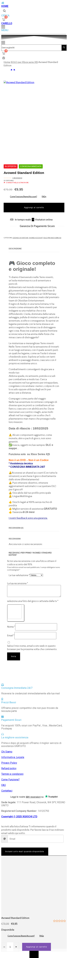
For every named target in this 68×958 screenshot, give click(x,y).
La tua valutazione (19, 575)
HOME (4, 6)
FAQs (44, 196)
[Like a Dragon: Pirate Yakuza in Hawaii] (14, 70)
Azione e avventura (20, 238)
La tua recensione (17, 583)
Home (7, 62)
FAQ (3, 785)
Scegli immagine (15, 620)
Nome (11, 626)
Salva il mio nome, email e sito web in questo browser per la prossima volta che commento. (32, 647)
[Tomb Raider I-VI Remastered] (11, 70)
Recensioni (17, 178)
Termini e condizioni (12, 773)
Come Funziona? (10, 779)
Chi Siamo (6, 751)
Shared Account (36, 238)
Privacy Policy (9, 762)
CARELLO (6, 23)
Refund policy (8, 768)
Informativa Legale (12, 757)
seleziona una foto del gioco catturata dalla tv (32, 601)
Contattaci (6, 790)
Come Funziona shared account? (23, 196)
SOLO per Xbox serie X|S (24, 62)
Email (10, 635)
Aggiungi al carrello (34, 207)
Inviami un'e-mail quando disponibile (24, 851)
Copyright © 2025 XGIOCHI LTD (19, 816)
